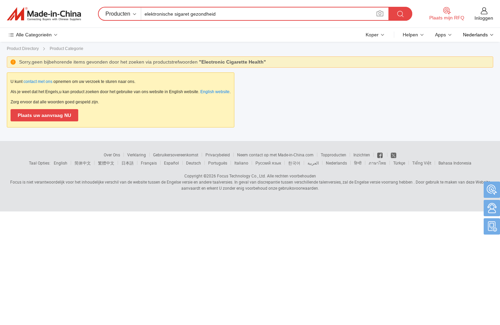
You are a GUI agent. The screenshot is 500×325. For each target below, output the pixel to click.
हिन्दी (358, 163)
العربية (313, 163)
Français (149, 163)
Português (217, 163)
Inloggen (483, 18)
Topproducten (333, 154)
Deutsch (193, 163)
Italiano (241, 163)
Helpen (410, 34)
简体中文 (82, 163)
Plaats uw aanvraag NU (44, 115)
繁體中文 (106, 163)
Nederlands (336, 163)
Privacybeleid (217, 154)
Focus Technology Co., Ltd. (241, 175)
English (60, 163)
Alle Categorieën (34, 34)
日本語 (127, 163)
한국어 (294, 163)
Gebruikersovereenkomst (175, 154)
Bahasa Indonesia (454, 163)
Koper (372, 34)
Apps (440, 34)
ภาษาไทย (377, 163)
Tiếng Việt (421, 163)
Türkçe (399, 163)
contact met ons (37, 81)
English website (215, 91)
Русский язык (268, 163)
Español (171, 163)
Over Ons (112, 154)
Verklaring (136, 154)
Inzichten (361, 154)
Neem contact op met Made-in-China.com (275, 154)
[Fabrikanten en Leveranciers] (44, 14)
